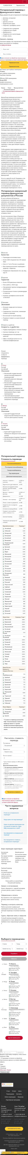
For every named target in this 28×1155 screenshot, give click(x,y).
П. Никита (12, 964)
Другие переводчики (14, 1038)
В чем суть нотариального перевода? (11, 813)
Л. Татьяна (4, 423)
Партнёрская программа (14, 1100)
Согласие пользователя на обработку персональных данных (14, 1141)
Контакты (19, 1094)
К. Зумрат (12, 1018)
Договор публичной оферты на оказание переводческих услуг (14, 1145)
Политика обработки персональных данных (14, 1138)
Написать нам (5, 1072)
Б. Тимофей (13, 973)
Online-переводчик (10, 1097)
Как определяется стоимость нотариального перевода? (12, 840)
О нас (8, 1091)
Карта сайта (14, 1148)
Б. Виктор (4, 405)
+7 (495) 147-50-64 (5, 45)
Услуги (14, 1091)
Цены (20, 1091)
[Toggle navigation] (24, 1)
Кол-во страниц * (7, 755)
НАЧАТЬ (20, 1052)
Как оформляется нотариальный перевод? (13, 834)
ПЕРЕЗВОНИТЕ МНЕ (14, 1129)
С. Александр (13, 1008)
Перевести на (6, 749)
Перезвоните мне (14, 63)
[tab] (14, 464)
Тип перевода (6, 743)
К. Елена (3, 365)
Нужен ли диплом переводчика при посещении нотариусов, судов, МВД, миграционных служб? (14, 826)
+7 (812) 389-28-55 (19, 1114)
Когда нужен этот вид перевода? (13, 819)
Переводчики (10, 1094)
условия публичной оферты (20, 60)
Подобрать (14, 954)
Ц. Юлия (12, 1027)
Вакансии (20, 1097)
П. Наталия (12, 990)
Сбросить (14, 959)
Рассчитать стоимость (14, 792)
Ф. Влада (12, 981)
